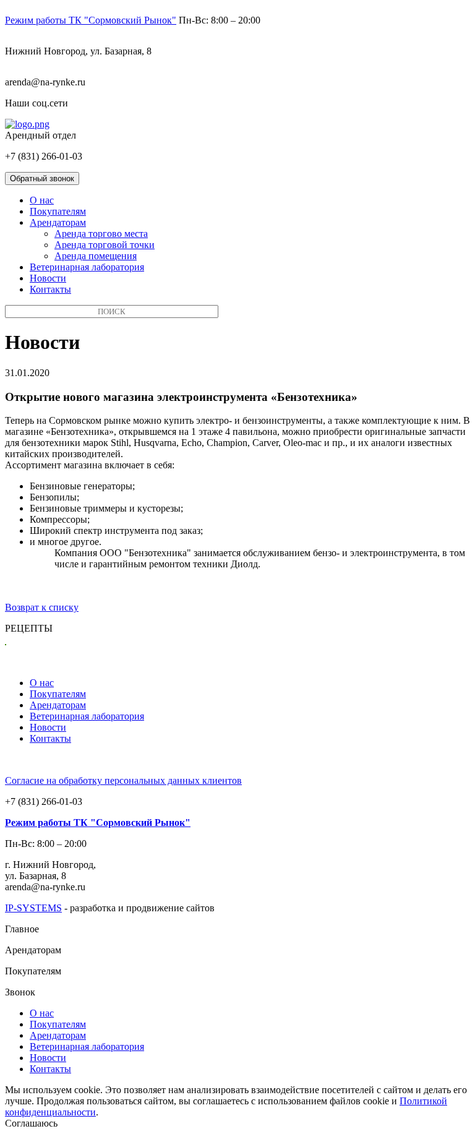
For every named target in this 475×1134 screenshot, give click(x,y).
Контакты (50, 289)
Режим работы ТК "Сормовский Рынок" (90, 20)
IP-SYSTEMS (33, 908)
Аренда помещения (95, 256)
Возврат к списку (42, 607)
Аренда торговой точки (104, 244)
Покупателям (58, 211)
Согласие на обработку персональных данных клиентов (123, 780)
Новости (48, 278)
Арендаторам (58, 222)
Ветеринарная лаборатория (87, 267)
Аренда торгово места (101, 233)
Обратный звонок (42, 178)
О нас (42, 200)
